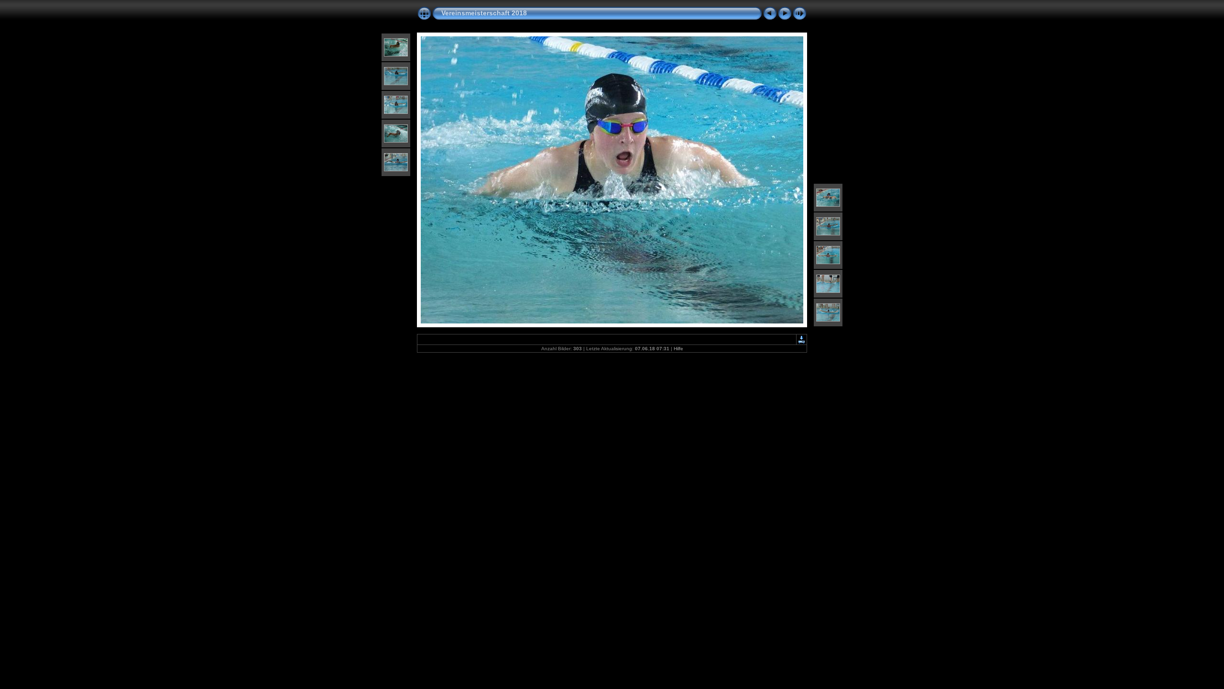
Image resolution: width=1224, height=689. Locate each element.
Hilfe (678, 348)
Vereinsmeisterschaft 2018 (484, 13)
